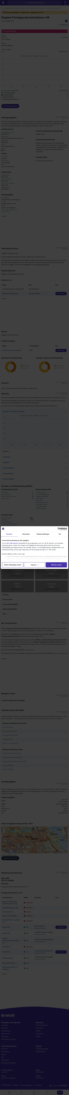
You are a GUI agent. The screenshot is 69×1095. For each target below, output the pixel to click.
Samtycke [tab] (9, 534)
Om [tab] (60, 534)
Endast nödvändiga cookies (12, 565)
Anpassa (33, 565)
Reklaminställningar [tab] (43, 534)
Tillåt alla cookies (56, 565)
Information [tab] (26, 534)
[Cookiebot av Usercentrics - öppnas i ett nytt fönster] (59, 529)
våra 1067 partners (12, 543)
